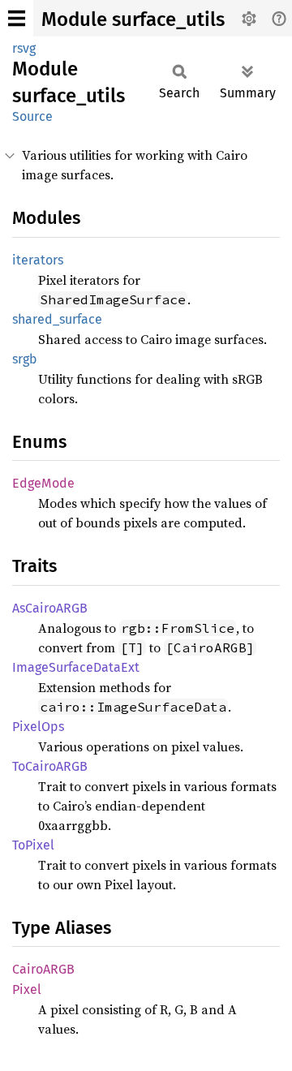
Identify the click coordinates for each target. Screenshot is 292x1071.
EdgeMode (43, 483)
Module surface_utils (133, 19)
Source (32, 116)
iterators (37, 260)
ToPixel (33, 845)
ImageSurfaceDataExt (76, 667)
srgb (24, 359)
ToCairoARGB (50, 766)
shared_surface (57, 319)
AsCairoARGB (50, 608)
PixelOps (38, 726)
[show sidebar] (16, 18)
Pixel (26, 989)
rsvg (24, 48)
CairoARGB (43, 969)
